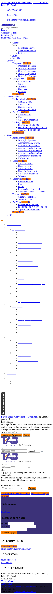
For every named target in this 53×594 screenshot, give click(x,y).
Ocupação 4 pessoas (27, 68)
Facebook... (6, 512)
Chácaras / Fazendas (27, 197)
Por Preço (16, 122)
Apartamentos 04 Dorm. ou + (31, 148)
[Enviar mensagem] (42, 451)
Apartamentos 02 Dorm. (29, 143)
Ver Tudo (27, 63)
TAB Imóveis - (8, 24)
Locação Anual (19, 78)
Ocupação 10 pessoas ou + (30, 76)
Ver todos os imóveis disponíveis (15, 493)
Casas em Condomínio (28, 120)
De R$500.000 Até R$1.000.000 (32, 127)
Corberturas (23, 158)
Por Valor (16, 202)
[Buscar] (2, 28)
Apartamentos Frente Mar (29, 155)
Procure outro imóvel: (10, 485)
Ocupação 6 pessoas (27, 71)
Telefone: (5, 526)
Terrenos (16, 194)
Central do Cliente (9, 546)
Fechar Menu (18, 94)
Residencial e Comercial (29, 189)
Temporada (17, 63)
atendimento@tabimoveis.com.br (21, 20)
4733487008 (12, 15)
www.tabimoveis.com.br (25, 591)
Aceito (26, 435)
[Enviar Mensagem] (29, 467)
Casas (20, 84)
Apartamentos (24, 81)
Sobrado (22, 86)
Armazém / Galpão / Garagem (31, 191)
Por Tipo (16, 112)
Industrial (22, 91)
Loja (20, 184)
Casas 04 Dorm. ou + (27, 171)
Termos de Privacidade (11, 435)
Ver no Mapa (7, 581)
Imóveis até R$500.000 (28, 125)
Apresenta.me (7, 584)
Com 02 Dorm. (25, 104)
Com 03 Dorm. (25, 107)
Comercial (22, 89)
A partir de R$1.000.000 (29, 130)
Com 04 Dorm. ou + (27, 109)
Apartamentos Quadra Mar (30, 153)
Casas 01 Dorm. (25, 163)
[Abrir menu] (2, 219)
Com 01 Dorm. (25, 102)
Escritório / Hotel (25, 181)
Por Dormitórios (19, 99)
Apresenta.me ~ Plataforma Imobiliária (18, 586)
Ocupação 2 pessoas (27, 66)
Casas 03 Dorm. (25, 168)
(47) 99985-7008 (14, 10)
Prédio (21, 186)
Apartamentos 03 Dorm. (29, 145)
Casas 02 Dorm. (25, 166)
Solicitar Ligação (9, 533)
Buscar (32, 488)
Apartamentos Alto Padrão (30, 150)
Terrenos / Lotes (25, 199)
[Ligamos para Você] (3, 414)
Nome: (4, 523)
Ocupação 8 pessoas (27, 73)
